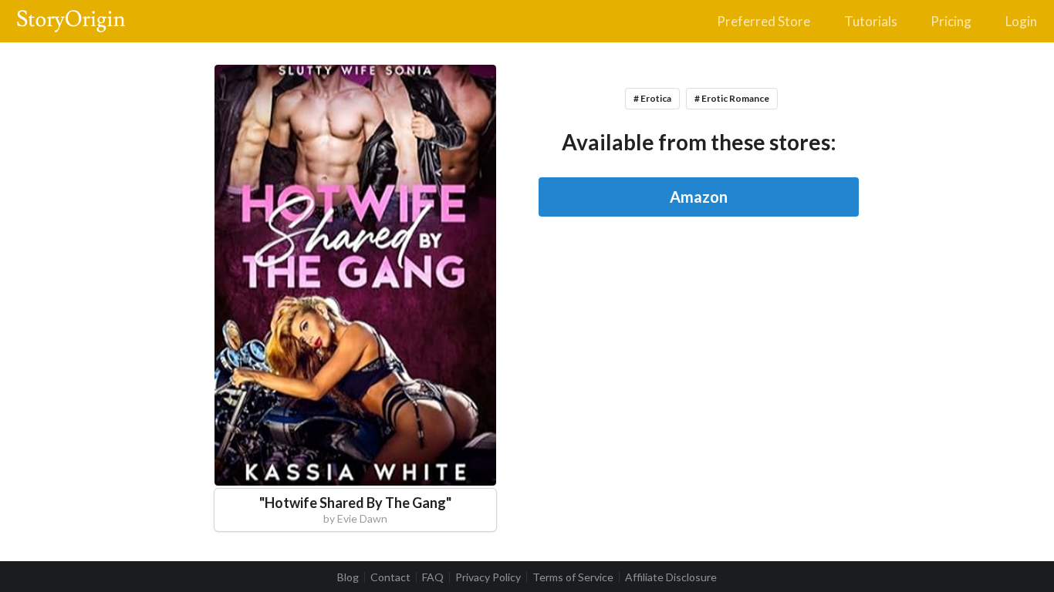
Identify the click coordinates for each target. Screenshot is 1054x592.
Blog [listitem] (348, 577)
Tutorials (870, 21)
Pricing (951, 21)
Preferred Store (763, 21)
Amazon (699, 196)
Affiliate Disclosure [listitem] (671, 577)
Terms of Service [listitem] (572, 577)
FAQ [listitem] (433, 577)
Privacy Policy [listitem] (488, 577)
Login (1021, 21)
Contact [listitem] (390, 577)
